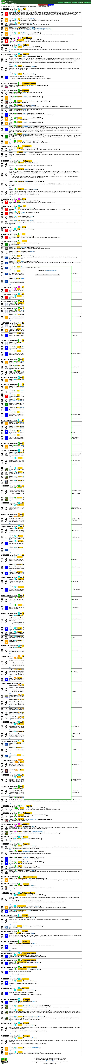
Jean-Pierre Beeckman (28, 101)
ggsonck (25, 96)
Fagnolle (25, 90)
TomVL (22, 201)
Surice (24, 241)
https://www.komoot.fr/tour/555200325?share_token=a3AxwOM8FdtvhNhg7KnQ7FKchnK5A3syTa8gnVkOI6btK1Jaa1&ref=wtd (30, 29)
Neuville (19, 342)
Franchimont (27, 38)
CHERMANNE (18, 637)
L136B (20, 806)
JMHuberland (18, 847)
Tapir (22, 243)
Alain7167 (17, 633)
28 (18, 359)
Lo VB (22, 310)
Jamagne (20, 452)
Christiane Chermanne (20, 473)
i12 (19, 824)
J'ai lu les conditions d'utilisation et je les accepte (47, 275)
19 (19, 844)
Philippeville (51, 5)
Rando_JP (25, 113)
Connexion (87, 2)
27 (18, 227)
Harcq (31, 256)
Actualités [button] (74, 2)
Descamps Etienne (27, 126)
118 (19, 837)
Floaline (32, 251)
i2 (18, 979)
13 (19, 1023)
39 (18, 613)
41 (18, 988)
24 (19, 161)
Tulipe (33, 74)
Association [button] (60, 2)
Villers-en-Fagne (22, 303)
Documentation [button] (67, 2)
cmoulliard (32, 11)
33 (18, 646)
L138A (20, 760)
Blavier (29, 878)
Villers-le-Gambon (29, 83)
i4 (18, 38)
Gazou (24, 47)
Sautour (19, 296)
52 (18, 953)
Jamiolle (26, 1023)
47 (18, 786)
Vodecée (26, 45)
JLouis (26, 40)
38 (18, 503)
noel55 (24, 92)
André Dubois (18, 714)
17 (19, 9)
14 (19, 301)
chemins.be (9, 1)
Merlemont (20, 528)
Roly (24, 9)
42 (19, 884)
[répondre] (10, 17)
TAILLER (17, 222)
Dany (32, 885)
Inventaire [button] (80, 2)
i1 (18, 199)
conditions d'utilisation (51, 270)
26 (19, 1036)
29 (18, 443)
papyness (25, 134)
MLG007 (32, 19)
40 (18, 722)
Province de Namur (43, 5)
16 (18, 893)
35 (18, 90)
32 (18, 514)
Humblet (29, 910)
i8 (18, 287)
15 (19, 206)
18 (19, 45)
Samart (19, 325)
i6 (18, 294)
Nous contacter (49, 1060)
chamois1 (23, 247)
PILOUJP (29, 85)
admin (16, 20)
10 (19, 813)
